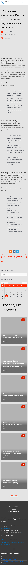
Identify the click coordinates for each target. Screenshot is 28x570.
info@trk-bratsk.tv (19, 525)
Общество (7, 38)
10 (2, 292)
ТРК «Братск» (8, 1)
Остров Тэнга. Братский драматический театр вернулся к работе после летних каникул (13, 424)
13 (14, 292)
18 (6, 294)
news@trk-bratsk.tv (5, 528)
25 (6, 296)
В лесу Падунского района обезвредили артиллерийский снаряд (12, 453)
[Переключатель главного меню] (22, 2)
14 (17, 292)
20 (14, 294)
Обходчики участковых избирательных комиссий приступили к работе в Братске (12, 482)
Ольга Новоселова (9, 34)
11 (6, 292)
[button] (26, 2)
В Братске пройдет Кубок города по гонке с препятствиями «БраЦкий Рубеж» (13, 337)
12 (10, 292)
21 (17, 294)
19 (10, 294)
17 (2, 294)
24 (2, 296)
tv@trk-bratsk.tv (5, 539)
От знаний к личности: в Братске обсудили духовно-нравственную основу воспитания (13, 395)
